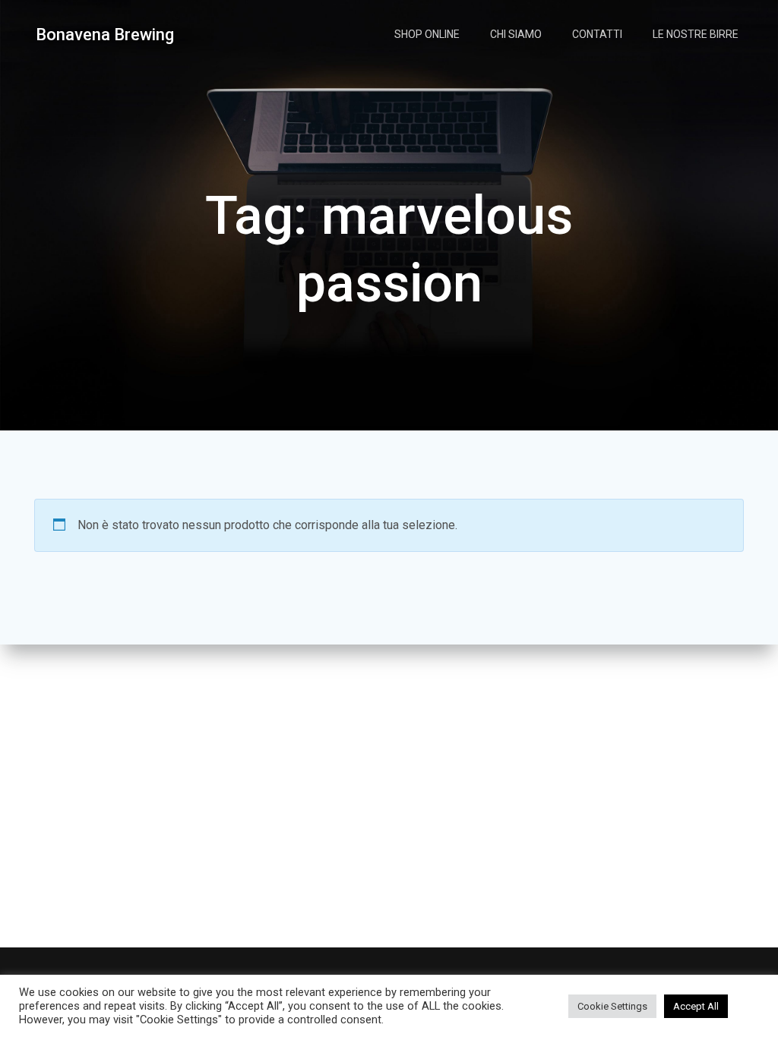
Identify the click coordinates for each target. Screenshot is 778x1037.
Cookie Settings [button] (612, 1006)
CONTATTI (597, 34)
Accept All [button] (696, 1006)
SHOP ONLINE (427, 34)
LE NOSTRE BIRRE (695, 34)
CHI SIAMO (516, 34)
